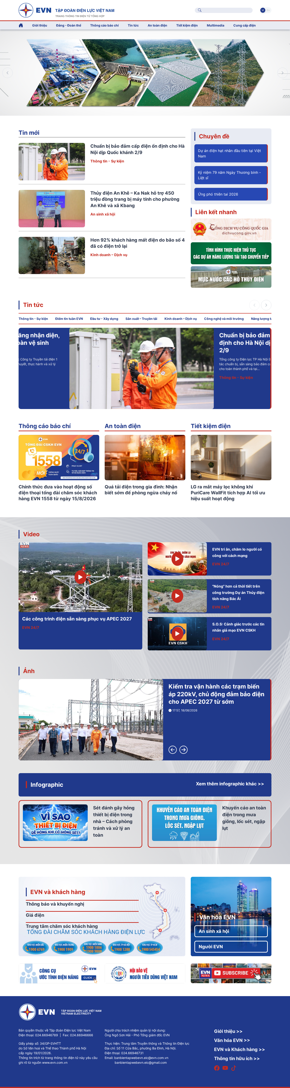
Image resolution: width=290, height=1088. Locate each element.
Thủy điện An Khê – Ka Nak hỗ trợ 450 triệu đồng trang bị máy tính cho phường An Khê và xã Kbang (134, 199)
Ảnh (29, 670)
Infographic (47, 784)
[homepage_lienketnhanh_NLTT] (231, 253)
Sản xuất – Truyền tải (141, 319)
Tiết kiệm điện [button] (187, 25)
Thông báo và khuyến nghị (55, 904)
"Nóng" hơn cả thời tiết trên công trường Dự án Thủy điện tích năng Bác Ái (238, 592)
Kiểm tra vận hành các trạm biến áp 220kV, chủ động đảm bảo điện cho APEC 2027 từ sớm (216, 694)
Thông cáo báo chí (104, 25)
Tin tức (33, 304)
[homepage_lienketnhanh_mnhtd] (231, 276)
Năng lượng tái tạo (265, 319)
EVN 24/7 (30, 627)
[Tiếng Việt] (66, 9)
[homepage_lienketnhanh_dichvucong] (231, 229)
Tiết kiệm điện (211, 425)
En (268, 10)
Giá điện (35, 915)
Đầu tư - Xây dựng (104, 319)
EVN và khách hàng (57, 891)
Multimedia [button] (215, 25)
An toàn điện (123, 425)
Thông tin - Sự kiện (107, 161)
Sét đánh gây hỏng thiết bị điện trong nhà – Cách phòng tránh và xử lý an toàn (114, 821)
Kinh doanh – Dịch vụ (108, 254)
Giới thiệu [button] (39, 25)
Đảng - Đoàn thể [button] (68, 25)
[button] (282, 73)
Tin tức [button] (133, 25)
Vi (263, 10)
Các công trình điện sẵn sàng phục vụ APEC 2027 (77, 619)
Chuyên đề (214, 136)
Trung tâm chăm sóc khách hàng (62, 926)
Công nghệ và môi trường (224, 319)
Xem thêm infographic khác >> (230, 784)
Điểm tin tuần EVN (69, 319)
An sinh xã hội (102, 214)
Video (31, 534)
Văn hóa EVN (217, 917)
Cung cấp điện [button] (244, 25)
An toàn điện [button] (157, 25)
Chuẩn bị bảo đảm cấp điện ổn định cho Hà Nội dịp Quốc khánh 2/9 (214, 343)
